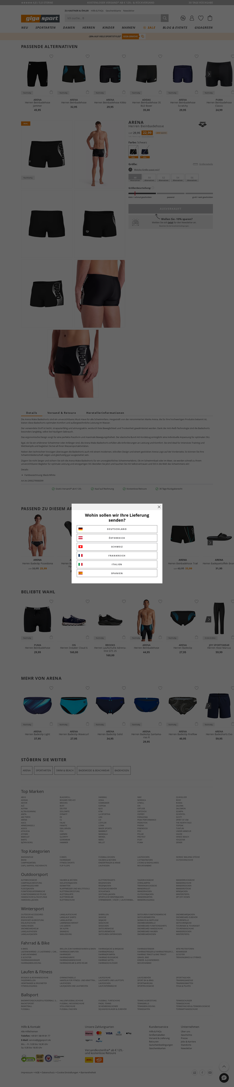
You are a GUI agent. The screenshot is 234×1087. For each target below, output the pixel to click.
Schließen (159, 507)
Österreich (117, 537)
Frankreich (117, 555)
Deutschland (117, 529)
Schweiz (117, 546)
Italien (117, 564)
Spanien (117, 573)
